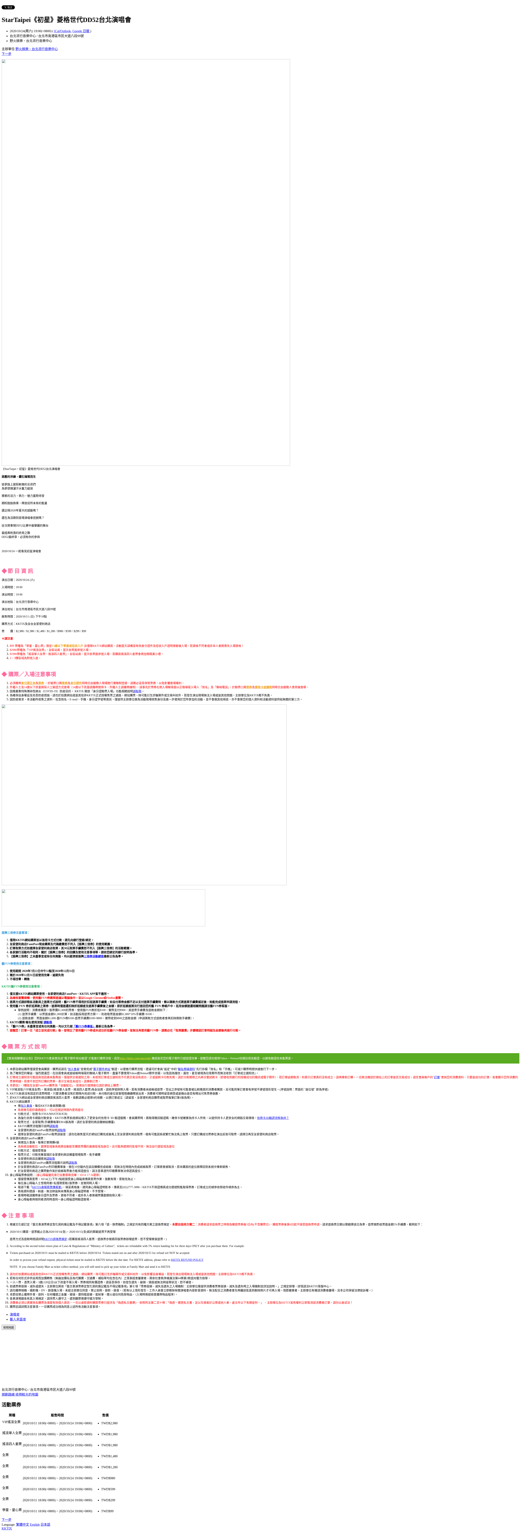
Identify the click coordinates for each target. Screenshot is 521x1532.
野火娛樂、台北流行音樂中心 (36, 49)
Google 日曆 (81, 31)
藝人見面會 (18, 1319)
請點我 (137, 691)
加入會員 (73, 1069)
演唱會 (15, 1314)
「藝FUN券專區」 (84, 1026)
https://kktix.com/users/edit (136, 1058)
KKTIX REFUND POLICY (187, 1259)
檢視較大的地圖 (26, 1394)
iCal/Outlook (62, 31)
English (35, 1524)
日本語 (45, 1524)
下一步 (6, 54)
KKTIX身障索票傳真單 (46, 1187)
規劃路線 (8, 1394)
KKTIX (7, 1528)
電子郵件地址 (101, 1069)
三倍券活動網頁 (94, 956)
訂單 (437, 1077)
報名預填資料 (186, 1069)
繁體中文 (22, 1524)
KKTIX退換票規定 (55, 1239)
